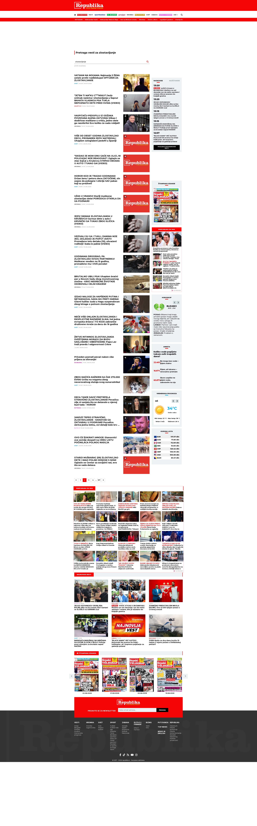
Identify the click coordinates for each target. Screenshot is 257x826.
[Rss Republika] (128, 754)
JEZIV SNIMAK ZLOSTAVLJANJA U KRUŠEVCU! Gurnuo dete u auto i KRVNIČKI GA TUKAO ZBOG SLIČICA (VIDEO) (94, 220)
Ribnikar (142, 19)
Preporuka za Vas (166, 229)
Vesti (91, 15)
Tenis (112, 733)
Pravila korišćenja (173, 728)
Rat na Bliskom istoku (128, 19)
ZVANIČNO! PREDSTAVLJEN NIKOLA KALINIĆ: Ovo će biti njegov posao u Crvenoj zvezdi (166, 116)
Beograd (159, 401)
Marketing (173, 737)
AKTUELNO (79, 19)
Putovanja (163, 722)
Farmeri (137, 730)
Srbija (114, 638)
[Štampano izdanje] (87, 674)
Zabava (154, 15)
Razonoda (125, 733)
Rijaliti (124, 728)
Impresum (173, 726)
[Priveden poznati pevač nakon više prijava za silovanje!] (136, 364)
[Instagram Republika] (136, 754)
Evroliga (113, 748)
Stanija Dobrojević (182, 19)
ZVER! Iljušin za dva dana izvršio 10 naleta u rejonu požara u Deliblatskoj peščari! (165, 642)
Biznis (149, 722)
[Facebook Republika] (121, 754)
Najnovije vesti (84, 574)
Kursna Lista (167, 431)
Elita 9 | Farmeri (137, 723)
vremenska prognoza (167, 393)
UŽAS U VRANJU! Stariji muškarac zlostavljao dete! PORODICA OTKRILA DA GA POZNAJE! (97, 198)
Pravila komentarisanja (175, 732)
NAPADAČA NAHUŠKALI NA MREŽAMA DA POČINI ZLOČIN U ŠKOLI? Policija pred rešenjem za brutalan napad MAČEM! (166, 127)
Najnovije (158, 81)
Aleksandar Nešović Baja (109, 19)
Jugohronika (90, 728)
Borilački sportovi (113, 736)
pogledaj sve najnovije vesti (167, 147)
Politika (115, 603)
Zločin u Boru (152, 19)
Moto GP (113, 738)
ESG (147, 728)
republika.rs (126, 760)
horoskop (166, 297)
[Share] (125, 75)
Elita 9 (77, 428)
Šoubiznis (78, 362)
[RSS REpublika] (132, 754)
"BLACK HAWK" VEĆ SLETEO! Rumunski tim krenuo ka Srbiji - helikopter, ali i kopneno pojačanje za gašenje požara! (166, 138)
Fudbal (112, 726)
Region (100, 728)
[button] (174, 302)
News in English (161, 732)
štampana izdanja (87, 653)
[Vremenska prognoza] (160, 410)
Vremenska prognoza (78, 734)
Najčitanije (174, 81)
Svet (148, 15)
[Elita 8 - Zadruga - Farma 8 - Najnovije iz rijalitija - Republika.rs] (165, 15)
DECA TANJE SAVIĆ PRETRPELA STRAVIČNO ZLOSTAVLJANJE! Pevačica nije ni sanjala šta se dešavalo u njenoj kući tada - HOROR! (96, 401)
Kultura (124, 731)
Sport (113, 722)
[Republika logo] (88, 5)
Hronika (130, 15)
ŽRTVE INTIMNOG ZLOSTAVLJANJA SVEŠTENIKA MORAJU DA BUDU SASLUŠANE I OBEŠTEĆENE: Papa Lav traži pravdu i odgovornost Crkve (95, 341)
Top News (162, 727)
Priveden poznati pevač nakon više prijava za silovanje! (94, 358)
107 (99, 480)
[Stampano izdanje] (167, 205)
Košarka (113, 731)
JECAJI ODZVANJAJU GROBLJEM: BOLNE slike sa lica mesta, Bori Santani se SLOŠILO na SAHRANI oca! (166, 105)
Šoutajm (113, 744)
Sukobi (100, 729)
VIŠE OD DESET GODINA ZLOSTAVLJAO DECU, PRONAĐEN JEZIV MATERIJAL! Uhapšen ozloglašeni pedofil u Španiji (96, 138)
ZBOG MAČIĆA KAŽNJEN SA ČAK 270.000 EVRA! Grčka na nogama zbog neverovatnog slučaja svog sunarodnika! (97, 379)
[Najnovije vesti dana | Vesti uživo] (112, 15)
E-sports (113, 746)
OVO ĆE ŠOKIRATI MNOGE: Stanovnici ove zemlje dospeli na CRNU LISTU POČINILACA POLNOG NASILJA (95, 440)
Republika (174, 722)
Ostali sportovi (113, 741)
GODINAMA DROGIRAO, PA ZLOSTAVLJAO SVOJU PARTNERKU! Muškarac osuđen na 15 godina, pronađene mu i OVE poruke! (94, 260)
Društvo (77, 106)
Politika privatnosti (174, 739)
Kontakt (173, 735)
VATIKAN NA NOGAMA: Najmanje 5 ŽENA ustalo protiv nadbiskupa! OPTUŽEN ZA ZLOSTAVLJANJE (97, 78)
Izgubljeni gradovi (166, 19)
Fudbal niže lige (114, 728)
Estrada (77, 408)
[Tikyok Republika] (124, 754)
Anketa (166, 347)
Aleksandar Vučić (91, 19)
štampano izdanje (166, 184)
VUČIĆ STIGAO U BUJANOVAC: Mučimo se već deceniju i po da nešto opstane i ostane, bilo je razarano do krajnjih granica (166, 92)
